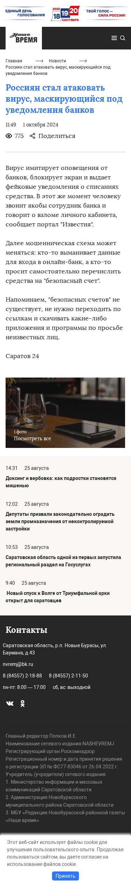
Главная (14, 61)
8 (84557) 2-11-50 (68, 675)
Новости (57, 61)
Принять (65, 876)
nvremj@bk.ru (18, 664)
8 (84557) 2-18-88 (22, 675)
